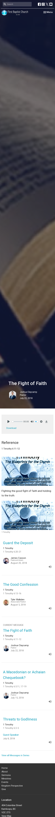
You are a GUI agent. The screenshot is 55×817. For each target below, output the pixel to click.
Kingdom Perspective (12, 785)
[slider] (17, 421)
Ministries (6, 778)
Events (5, 782)
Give (4, 789)
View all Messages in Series (15, 755)
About (5, 771)
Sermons (6, 775)
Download (11, 428)
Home (5, 768)
